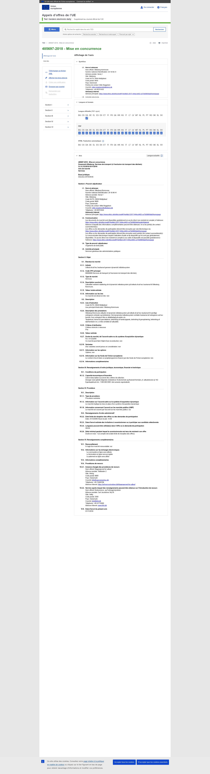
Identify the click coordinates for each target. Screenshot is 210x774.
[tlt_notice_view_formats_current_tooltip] (162, 156)
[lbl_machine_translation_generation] (103, 141)
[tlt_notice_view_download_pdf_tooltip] (79, 132)
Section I (48, 105)
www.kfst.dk (102, 505)
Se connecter (149, 7)
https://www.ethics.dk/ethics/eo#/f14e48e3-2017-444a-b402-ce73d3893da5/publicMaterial (117, 222)
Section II (48, 110)
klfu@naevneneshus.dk (100, 480)
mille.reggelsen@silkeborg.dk (102, 87)
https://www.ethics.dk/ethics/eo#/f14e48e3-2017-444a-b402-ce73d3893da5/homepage (129, 94)
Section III (49, 116)
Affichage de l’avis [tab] (49, 56)
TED (43, 43)
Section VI (49, 127)
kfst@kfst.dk (96, 501)
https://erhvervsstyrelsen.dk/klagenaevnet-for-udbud (116, 484)
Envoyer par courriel (56, 87)
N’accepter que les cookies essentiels (152, 762)
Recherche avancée (89, 34)
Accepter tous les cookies (124, 762)
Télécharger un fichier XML (57, 72)
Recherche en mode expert (107, 34)
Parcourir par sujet (125, 34)
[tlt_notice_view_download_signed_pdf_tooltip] (87, 118)
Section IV (49, 121)
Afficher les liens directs (58, 78)
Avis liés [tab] (46, 61)
